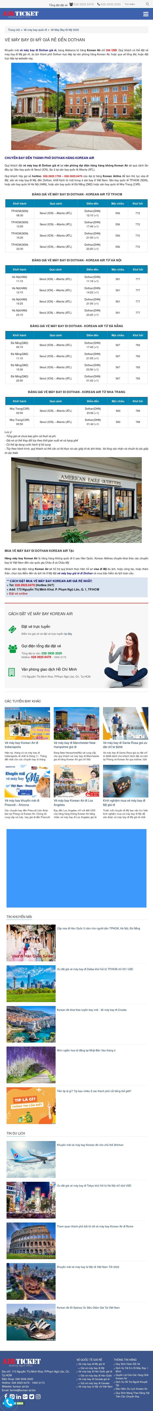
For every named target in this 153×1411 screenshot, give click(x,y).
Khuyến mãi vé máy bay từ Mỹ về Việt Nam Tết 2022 (88, 1267)
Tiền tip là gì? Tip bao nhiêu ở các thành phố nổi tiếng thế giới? (94, 1091)
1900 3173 (38, 1382)
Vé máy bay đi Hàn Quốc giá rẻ (95, 1371)
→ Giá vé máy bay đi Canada (93, 1383)
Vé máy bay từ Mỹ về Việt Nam (95, 1386)
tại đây (68, 634)
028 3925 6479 (20, 1382)
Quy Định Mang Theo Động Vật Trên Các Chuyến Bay (132, 1394)
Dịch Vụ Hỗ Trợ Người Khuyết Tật (131, 1383)
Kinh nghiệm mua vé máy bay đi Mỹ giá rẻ (124, 802)
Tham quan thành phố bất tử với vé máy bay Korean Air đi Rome (95, 1226)
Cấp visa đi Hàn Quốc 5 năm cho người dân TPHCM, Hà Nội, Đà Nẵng (98, 928)
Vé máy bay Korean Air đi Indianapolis (21, 745)
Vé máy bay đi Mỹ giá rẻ (91, 1364)
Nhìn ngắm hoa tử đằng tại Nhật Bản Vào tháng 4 (86, 1050)
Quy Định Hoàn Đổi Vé (128, 1364)
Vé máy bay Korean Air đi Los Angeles (73, 802)
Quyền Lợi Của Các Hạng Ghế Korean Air (132, 1376)
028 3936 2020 (24, 1379)
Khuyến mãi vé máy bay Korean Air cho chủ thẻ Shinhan (90, 1145)
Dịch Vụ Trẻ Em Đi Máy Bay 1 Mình (132, 1369)
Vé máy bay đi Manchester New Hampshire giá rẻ (75, 745)
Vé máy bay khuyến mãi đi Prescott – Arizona (22, 802)
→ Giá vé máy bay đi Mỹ (90, 1368)
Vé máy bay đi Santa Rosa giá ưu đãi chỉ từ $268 (125, 745)
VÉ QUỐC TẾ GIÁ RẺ (89, 1359)
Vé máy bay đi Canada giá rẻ (94, 1379)
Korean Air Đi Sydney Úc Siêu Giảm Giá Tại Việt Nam (88, 1307)
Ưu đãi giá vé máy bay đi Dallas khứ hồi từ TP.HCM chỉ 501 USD (95, 969)
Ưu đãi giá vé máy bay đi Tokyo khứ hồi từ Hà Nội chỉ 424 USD (94, 1185)
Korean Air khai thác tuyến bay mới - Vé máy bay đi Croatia (92, 1010)
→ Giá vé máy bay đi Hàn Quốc (94, 1375)
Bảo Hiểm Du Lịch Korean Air (131, 1388)
